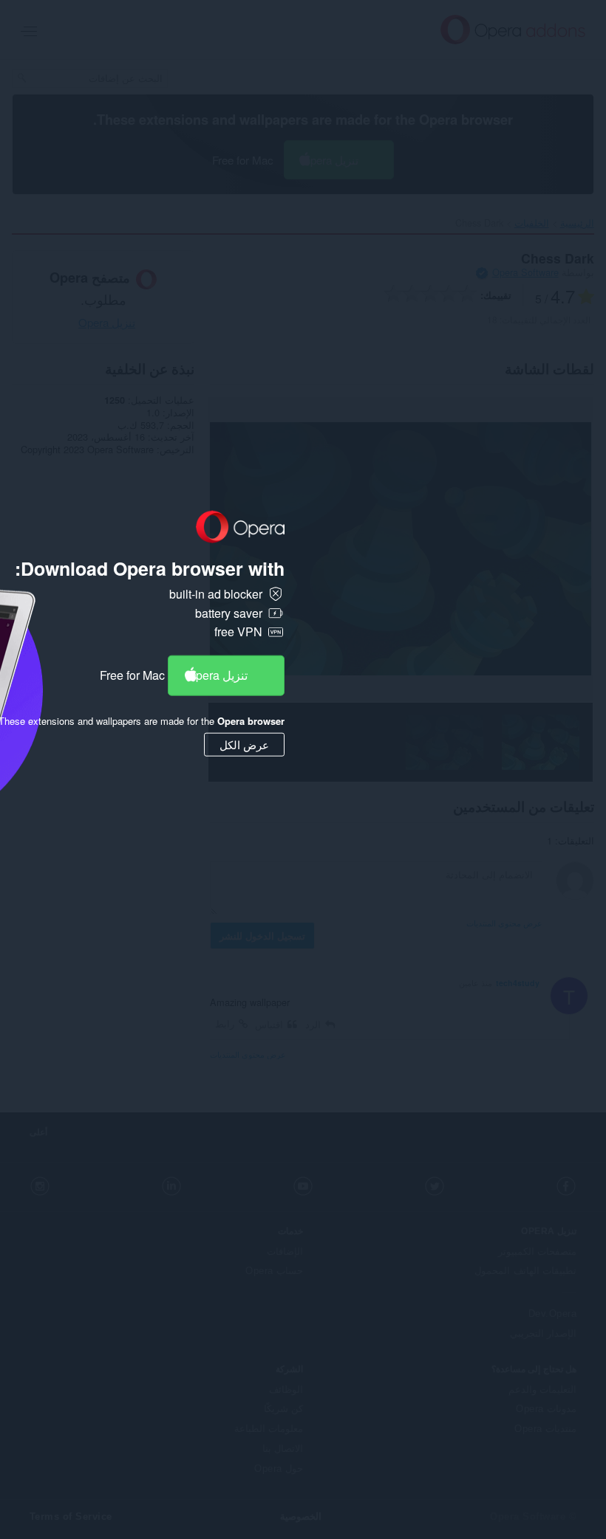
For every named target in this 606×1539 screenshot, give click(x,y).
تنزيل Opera (217, 675)
